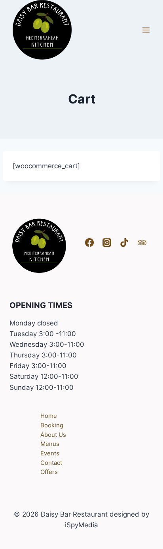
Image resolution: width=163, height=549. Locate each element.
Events (49, 453)
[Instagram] (107, 242)
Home (48, 415)
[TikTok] (124, 242)
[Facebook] (89, 242)
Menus (49, 443)
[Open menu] (146, 29)
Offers (49, 472)
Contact (51, 462)
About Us (53, 434)
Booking (51, 425)
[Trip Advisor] (142, 242)
